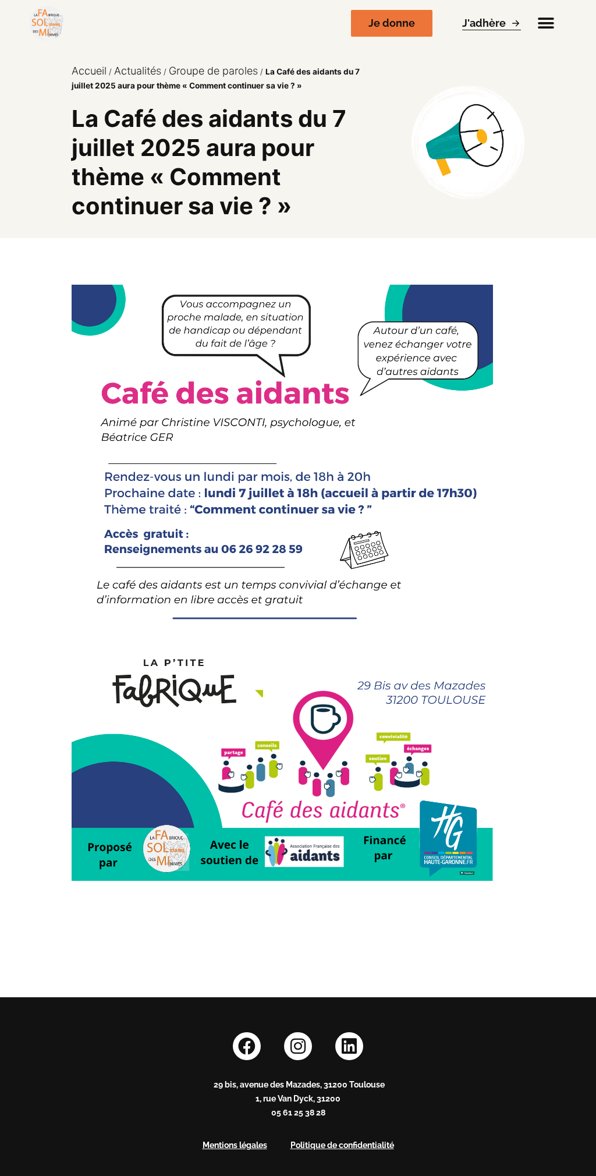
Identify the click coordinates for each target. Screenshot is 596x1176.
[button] (546, 23)
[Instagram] (298, 1046)
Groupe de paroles (213, 71)
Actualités (137, 71)
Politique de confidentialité (342, 1145)
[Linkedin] (349, 1046)
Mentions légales (235, 1145)
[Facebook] (247, 1046)
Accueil (89, 71)
